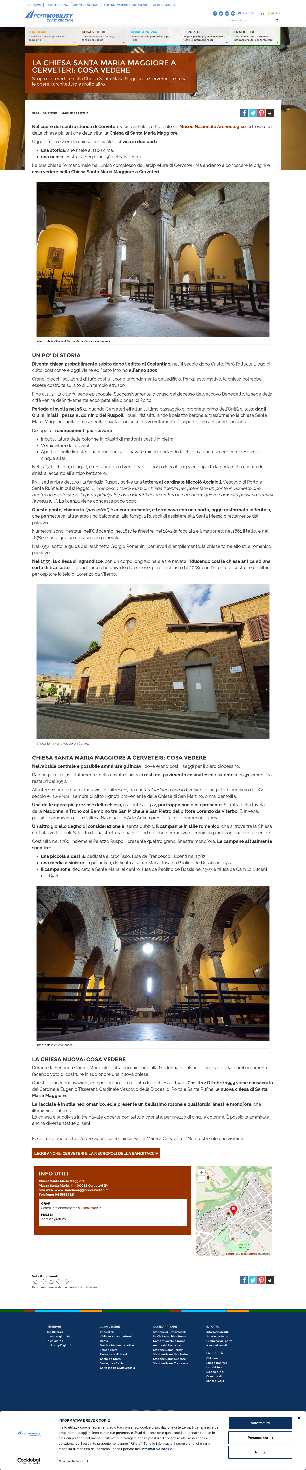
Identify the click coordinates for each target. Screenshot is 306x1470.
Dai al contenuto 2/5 (43, 1281)
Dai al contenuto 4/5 (58, 1281)
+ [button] (201, 1172)
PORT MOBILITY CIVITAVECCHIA (49, 16)
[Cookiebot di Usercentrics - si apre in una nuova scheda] (29, 1461)
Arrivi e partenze (85, 4)
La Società (214, 1353)
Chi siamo (34, 4)
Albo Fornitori (164, 4)
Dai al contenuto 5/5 (66, 1281)
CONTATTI (247, 13)
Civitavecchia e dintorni (75, 112)
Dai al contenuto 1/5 (36, 1281)
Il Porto (212, 1326)
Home (35, 112)
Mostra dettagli (71, 1461)
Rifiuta (260, 1452)
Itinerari (54, 1326)
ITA (259, 13)
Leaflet (230, 1253)
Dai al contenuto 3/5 (51, 1281)
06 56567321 (64, 1194)
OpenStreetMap (248, 1253)
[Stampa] (270, 113)
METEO (275, 13)
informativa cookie (156, 1449)
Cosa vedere (50, 112)
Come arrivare (165, 1326)
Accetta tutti (260, 1423)
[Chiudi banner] (299, 1418)
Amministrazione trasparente (126, 4)
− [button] (201, 1179)
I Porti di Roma (57, 4)
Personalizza (258, 1437)
